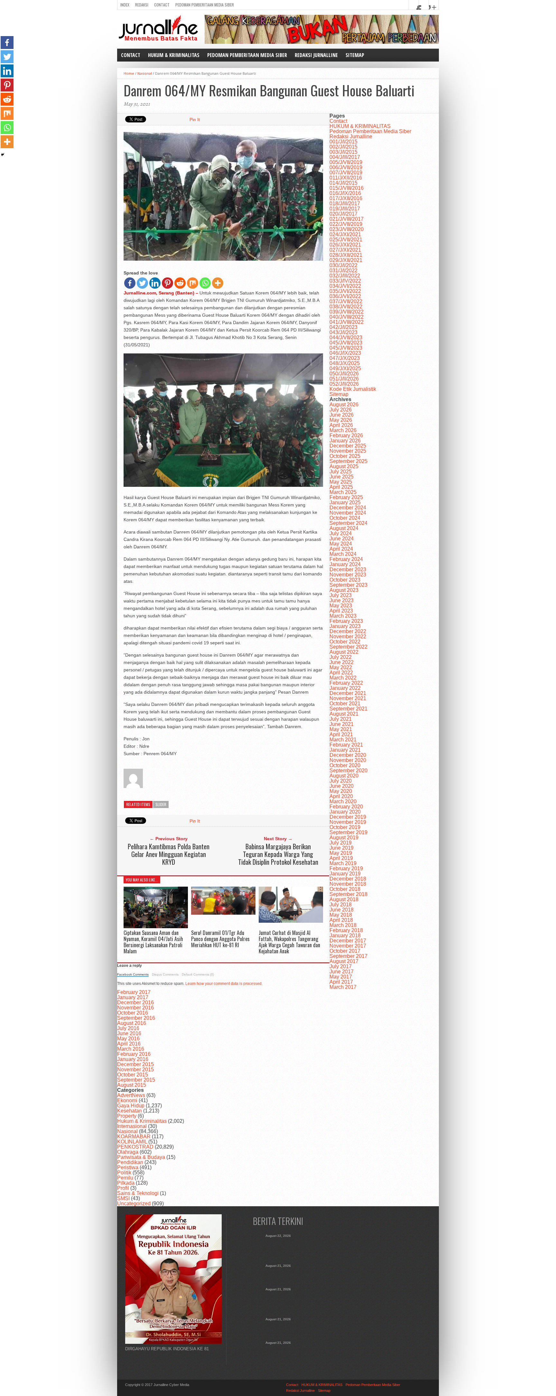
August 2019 (343, 837)
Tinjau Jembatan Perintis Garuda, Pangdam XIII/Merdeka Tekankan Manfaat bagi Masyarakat (278, 1329)
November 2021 (347, 698)
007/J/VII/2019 (345, 172)
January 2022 (345, 688)
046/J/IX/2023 (345, 353)
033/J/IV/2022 (345, 281)
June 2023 (341, 600)
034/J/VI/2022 (345, 286)
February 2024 (346, 559)
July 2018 (340, 904)
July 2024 (340, 533)
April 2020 (341, 796)
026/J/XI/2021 (345, 244)
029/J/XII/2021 (345, 260)
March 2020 (343, 801)
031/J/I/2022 (343, 270)
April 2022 (341, 672)
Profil (123, 1188)
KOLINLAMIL (132, 1141)
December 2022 (347, 631)
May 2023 (340, 605)
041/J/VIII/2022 (346, 322)
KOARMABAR (134, 1136)
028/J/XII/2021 (345, 255)
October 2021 (344, 703)
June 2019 (341, 848)
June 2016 (129, 1033)
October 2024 (344, 518)
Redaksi (141, 4)
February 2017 (134, 992)
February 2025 (346, 497)
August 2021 (343, 714)
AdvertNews (131, 1095)
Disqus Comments (165, 974)
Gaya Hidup (130, 1105)
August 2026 (343, 404)
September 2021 (348, 708)
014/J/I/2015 (343, 183)
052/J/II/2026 (344, 384)
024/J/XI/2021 (345, 234)
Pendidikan (130, 1162)
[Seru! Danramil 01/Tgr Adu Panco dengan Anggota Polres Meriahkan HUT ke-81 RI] (223, 913)
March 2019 (343, 863)
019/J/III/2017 (344, 208)
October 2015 (132, 1074)
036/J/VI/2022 (345, 296)
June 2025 (341, 476)
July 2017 (340, 966)
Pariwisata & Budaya (141, 1157)
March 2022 (343, 677)
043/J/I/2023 (343, 332)
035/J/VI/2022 (345, 291)
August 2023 (343, 590)
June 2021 (341, 724)
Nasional (144, 73)
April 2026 (341, 425)
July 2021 (340, 719)
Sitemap (355, 55)
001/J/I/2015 (343, 141)
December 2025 (347, 445)
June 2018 (341, 909)
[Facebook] (129, 283)
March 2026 (343, 430)
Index (124, 4)
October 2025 (344, 456)
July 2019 (340, 842)
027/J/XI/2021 (345, 250)
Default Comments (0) (198, 974)
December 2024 (347, 507)
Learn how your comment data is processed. (224, 983)
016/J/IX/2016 (345, 193)
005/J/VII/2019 (345, 162)
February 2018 (346, 930)
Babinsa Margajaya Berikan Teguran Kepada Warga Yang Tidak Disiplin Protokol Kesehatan (278, 854)
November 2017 (347, 945)
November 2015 (135, 1069)
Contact (162, 4)
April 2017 (341, 982)
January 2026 (345, 440)
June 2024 (341, 538)
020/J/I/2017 (343, 214)
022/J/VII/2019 (345, 224)
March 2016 (130, 1049)
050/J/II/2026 (344, 373)
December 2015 (135, 1064)
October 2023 (344, 579)
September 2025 (348, 461)
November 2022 (347, 636)
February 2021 (346, 744)
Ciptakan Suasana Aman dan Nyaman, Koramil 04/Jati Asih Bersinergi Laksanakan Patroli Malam (153, 942)
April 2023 (341, 610)
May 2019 (340, 853)
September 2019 (348, 832)
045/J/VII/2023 (345, 342)
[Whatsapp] (205, 283)
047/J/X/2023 (344, 358)
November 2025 (347, 451)
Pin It (195, 119)
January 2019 (345, 873)
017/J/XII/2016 (345, 198)
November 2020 (347, 760)
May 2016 (128, 1038)
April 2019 (341, 858)
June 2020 (341, 786)
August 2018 (343, 899)
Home (129, 73)
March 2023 (343, 616)
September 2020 (348, 770)
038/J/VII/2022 (345, 306)
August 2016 (131, 1023)
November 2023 (347, 574)
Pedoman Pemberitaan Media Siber (204, 4)
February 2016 (134, 1054)
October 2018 (344, 889)
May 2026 (340, 420)
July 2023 (340, 595)
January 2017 (132, 997)
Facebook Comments (133, 974)
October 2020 (344, 765)
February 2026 (346, 435)
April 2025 (341, 487)
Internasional (132, 1126)
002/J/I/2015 (343, 146)
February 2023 (346, 621)
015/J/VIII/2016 (346, 188)
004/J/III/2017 (344, 157)
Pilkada (125, 1183)
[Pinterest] (167, 283)
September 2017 (348, 956)
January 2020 (345, 811)
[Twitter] (142, 283)
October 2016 (132, 1013)
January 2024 (345, 564)
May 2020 (340, 791)
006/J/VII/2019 (345, 167)
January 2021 (345, 750)
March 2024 (343, 554)
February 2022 (346, 683)
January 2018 (345, 935)
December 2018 (347, 878)
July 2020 (340, 781)
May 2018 (340, 915)
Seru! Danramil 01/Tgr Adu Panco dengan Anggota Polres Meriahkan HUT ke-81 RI (220, 939)
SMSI (123, 1198)
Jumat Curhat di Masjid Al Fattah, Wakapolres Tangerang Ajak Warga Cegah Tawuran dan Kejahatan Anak (289, 942)
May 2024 (340, 543)
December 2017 (347, 940)
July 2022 (340, 657)
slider (160, 804)
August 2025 (343, 466)
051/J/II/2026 (344, 378)
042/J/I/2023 (343, 327)
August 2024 (343, 528)
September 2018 (348, 894)
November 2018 (347, 884)
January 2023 (345, 626)
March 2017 (343, 987)
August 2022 (343, 652)
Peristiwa (127, 1167)
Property (126, 1116)
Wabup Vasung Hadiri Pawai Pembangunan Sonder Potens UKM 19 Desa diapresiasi (278, 1352)
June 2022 (341, 662)
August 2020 (343, 775)
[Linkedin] (155, 283)
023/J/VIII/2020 (346, 229)
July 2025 (340, 471)
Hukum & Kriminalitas (142, 1121)
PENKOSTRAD (135, 1147)
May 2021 (340, 729)
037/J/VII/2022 (345, 301)
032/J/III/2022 (344, 275)
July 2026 (340, 409)
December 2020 (347, 755)
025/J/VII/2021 (345, 239)
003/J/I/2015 (343, 152)
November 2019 (347, 822)
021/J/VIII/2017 (346, 219)
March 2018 (343, 925)
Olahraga (127, 1152)
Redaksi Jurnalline (316, 55)
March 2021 (343, 739)
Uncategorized (134, 1203)
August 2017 (343, 961)
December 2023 (347, 569)
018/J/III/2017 (344, 203)
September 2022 (348, 647)
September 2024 (348, 523)
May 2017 (340, 976)
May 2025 (340, 482)
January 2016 (132, 1059)
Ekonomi (127, 1100)
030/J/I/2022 (343, 265)
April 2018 (341, 920)
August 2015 (131, 1085)
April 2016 (129, 1043)
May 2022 (340, 667)
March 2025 (343, 492)
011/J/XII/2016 (345, 177)
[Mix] (192, 283)
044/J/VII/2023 (345, 337)
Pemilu (125, 1177)
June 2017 (341, 971)
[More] (217, 283)
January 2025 (345, 502)
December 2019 (347, 817)
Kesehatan (129, 1110)
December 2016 (135, 1002)
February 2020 (346, 806)
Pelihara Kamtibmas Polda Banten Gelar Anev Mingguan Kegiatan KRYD (168, 854)
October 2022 (344, 641)
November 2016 (135, 1007)
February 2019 (346, 868)
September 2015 (136, 1080)
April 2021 (341, 734)
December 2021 (347, 693)
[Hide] (2, 154)
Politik (124, 1172)
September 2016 (136, 1018)
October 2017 (344, 951)
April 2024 (341, 549)
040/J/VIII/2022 (346, 317)
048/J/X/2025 (344, 363)
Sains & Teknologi (138, 1193)
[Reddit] (180, 283)
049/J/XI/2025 (345, 368)
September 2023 (348, 585)
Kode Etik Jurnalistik (352, 389)
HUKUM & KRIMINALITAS (173, 55)
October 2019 (344, 827)
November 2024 (347, 512)
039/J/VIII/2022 (346, 311)
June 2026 (341, 415)
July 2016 (128, 1028)
